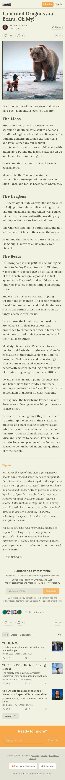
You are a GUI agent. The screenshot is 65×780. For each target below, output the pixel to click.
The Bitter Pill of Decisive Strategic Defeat (25, 667)
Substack (17, 773)
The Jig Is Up (10, 643)
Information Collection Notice (31, 600)
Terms (44, 755)
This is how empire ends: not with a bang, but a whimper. (24, 649)
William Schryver (18, 26)
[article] (32, 650)
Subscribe (47, 4)
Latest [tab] (14, 634)
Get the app (47, 766)
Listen (58, 27)
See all (8, 716)
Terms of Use (47, 597)
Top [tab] (6, 634)
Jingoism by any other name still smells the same (24, 700)
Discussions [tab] (25, 634)
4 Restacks (39, 612)
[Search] (60, 635)
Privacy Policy (55, 600)
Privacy (35, 755)
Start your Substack (24, 766)
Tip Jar (6, 465)
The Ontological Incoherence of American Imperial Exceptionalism (24, 692)
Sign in (58, 4)
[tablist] (17, 635)
